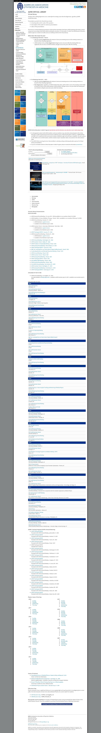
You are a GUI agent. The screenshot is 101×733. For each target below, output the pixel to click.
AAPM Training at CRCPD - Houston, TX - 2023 (41, 232)
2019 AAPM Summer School (35, 371)
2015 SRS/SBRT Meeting (34, 425)
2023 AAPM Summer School (35, 314)
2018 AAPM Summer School (35, 384)
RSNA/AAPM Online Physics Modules (20, 67)
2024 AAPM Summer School (35, 301)
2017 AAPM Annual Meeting (35, 396)
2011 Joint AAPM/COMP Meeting (36, 489)
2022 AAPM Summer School (35, 327)
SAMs (17, 46)
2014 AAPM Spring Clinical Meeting (36, 455)
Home (71, 3)
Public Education (19, 58)
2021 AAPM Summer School (35, 350)
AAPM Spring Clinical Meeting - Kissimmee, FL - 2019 (43, 268)
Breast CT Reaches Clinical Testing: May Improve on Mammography (47, 682)
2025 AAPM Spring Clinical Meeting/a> (37, 293)
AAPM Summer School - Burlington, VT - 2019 (41, 266)
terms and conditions (53, 725)
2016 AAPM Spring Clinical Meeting (36, 419)
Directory (76, 3)
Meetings (17, 28)
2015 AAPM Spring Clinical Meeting (36, 435)
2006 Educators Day (36, 696)
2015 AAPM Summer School (35, 432)
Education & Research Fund (21, 70)
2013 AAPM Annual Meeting (35, 460)
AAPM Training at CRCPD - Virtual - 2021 (40, 258)
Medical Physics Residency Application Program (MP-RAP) (21, 40)
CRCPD (33, 199)
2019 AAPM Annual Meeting (35, 368)
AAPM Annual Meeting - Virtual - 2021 (40, 253)
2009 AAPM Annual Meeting (35, 521)
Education (17, 30)
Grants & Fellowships (20, 60)
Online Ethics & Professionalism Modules (19, 63)
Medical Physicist (19, 22)
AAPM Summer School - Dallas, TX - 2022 (40, 242)
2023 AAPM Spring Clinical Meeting (36, 317)
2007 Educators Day (36, 694)
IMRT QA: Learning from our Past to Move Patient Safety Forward (43, 337)
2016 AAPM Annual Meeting (35, 412)
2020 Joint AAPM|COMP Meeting (36, 359)
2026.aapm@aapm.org (44, 721)
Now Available (35, 196)
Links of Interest (18, 84)
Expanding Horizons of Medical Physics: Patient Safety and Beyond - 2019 (48, 675)
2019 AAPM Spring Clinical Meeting (36, 375)
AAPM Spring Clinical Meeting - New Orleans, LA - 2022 (44, 245)
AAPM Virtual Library (37, 12)
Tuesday (34, 602)
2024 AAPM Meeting (33, 298)
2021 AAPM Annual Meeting (35, 346)
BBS (81, 4)
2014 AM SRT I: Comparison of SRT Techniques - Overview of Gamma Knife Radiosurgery (61, 162)
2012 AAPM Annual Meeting (35, 477)
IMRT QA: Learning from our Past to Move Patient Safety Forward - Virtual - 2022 (50, 249)
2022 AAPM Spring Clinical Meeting (36, 333)
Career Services (82, 3)
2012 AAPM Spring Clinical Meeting (36, 480)
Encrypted (16, 1)
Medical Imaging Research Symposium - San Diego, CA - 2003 (45, 678)
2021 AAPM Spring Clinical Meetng (36, 353)
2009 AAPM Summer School (35, 525)
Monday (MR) (64, 641)
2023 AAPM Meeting (33, 311)
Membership (18, 24)
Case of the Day (35, 201)
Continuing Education (74, 4)
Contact (84, 4)
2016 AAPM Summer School (35, 416)
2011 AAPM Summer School (35, 496)
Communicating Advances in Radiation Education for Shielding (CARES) (21, 54)
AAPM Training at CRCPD (37, 531)
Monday (34, 619)
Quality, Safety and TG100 (34, 407)
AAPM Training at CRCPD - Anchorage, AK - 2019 (42, 269)
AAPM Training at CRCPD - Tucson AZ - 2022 (41, 247)
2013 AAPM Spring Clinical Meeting (36, 467)
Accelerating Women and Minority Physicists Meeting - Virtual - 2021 (47, 251)
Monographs (34, 206)
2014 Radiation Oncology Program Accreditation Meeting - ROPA (43, 451)
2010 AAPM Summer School (35, 515)
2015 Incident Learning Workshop (36, 439)
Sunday (34, 601)
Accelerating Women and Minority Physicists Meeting (40, 343)
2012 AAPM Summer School (35, 483)
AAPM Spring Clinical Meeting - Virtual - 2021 (41, 256)
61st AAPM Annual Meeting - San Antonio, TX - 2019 (43, 264)
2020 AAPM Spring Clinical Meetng (36, 362)
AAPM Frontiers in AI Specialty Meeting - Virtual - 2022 (43, 243)
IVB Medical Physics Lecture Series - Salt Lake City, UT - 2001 (45, 685)
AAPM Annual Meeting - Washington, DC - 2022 (42, 240)
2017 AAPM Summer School (35, 400)
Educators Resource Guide (20, 50)
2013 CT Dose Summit (33, 464)
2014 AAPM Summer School (35, 448)
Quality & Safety (18, 74)
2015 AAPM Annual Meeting (35, 428)
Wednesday (35, 603)
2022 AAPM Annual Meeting (35, 323)
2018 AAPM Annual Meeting (35, 380)
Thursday (34, 605)
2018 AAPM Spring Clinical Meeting (36, 391)
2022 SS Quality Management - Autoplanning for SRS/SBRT (55, 172)
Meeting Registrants (45, 277)
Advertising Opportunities (18, 86)
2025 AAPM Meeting (33, 285)
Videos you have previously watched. (37, 158)
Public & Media (18, 18)
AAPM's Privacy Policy (32, 723)
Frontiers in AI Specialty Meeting (36, 330)
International (18, 20)
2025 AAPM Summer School (35, 289)
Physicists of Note (36, 208)
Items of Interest (35, 203)
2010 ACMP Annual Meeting (35, 502)
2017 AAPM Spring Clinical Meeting (36, 403)
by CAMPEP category (65, 151)
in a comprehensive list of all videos (69, 152)
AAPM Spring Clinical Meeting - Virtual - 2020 (41, 262)
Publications (18, 78)
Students (17, 26)
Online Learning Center (19, 43)
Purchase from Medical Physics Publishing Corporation (56, 704)
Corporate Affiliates (19, 82)
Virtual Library (19, 47)
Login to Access (46, 222)
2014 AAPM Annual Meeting (35, 445)
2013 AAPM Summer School (35, 471)
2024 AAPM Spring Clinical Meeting (36, 305)
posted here (79, 144)
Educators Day (35, 205)
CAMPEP (18, 37)
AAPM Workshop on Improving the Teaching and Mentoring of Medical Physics (46, 387)
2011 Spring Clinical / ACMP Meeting (36, 493)
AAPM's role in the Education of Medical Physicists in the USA (20, 34)
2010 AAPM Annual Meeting (35, 505)
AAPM (16, 16)
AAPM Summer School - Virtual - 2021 (40, 255)
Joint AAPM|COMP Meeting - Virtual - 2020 (41, 260)
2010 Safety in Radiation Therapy (36, 512)
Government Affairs (19, 76)
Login (20, 1)
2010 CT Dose (32, 509)
